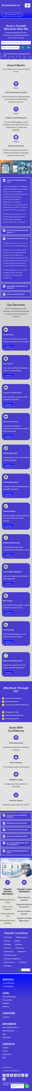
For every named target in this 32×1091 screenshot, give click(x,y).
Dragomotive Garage (24, 918)
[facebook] (4, 1075)
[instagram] (7, 1075)
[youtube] (19, 1075)
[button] (16, 55)
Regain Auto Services (24, 904)
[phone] (4, 1079)
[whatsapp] (22, 1075)
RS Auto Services (24, 897)
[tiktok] (11, 1075)
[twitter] (15, 1075)
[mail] (26, 1075)
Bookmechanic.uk (11, 5)
